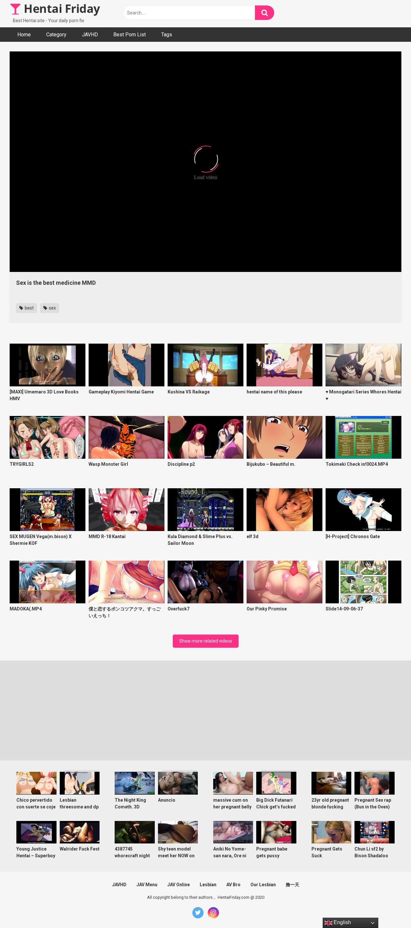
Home (24, 35)
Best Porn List (129, 35)
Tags (166, 35)
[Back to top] (389, 908)
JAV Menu (146, 884)
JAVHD (90, 35)
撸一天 (292, 884)
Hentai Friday (60, 8)
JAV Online (178, 884)
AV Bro (233, 884)
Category (56, 35)
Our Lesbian (263, 884)
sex (52, 308)
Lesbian (208, 884)
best (29, 308)
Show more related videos (205, 641)
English (341, 922)
